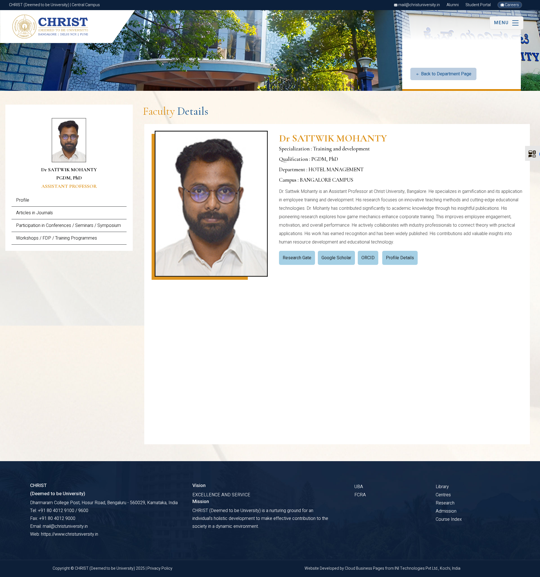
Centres (443, 495)
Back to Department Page (445, 74)
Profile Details (400, 257)
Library (442, 486)
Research (445, 503)
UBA (358, 486)
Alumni (453, 5)
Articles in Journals (34, 212)
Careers (511, 5)
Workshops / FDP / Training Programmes (56, 238)
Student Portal (478, 5)
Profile (22, 200)
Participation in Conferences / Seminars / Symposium (68, 225)
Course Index (449, 519)
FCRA (360, 495)
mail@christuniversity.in (418, 5)
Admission (446, 511)
